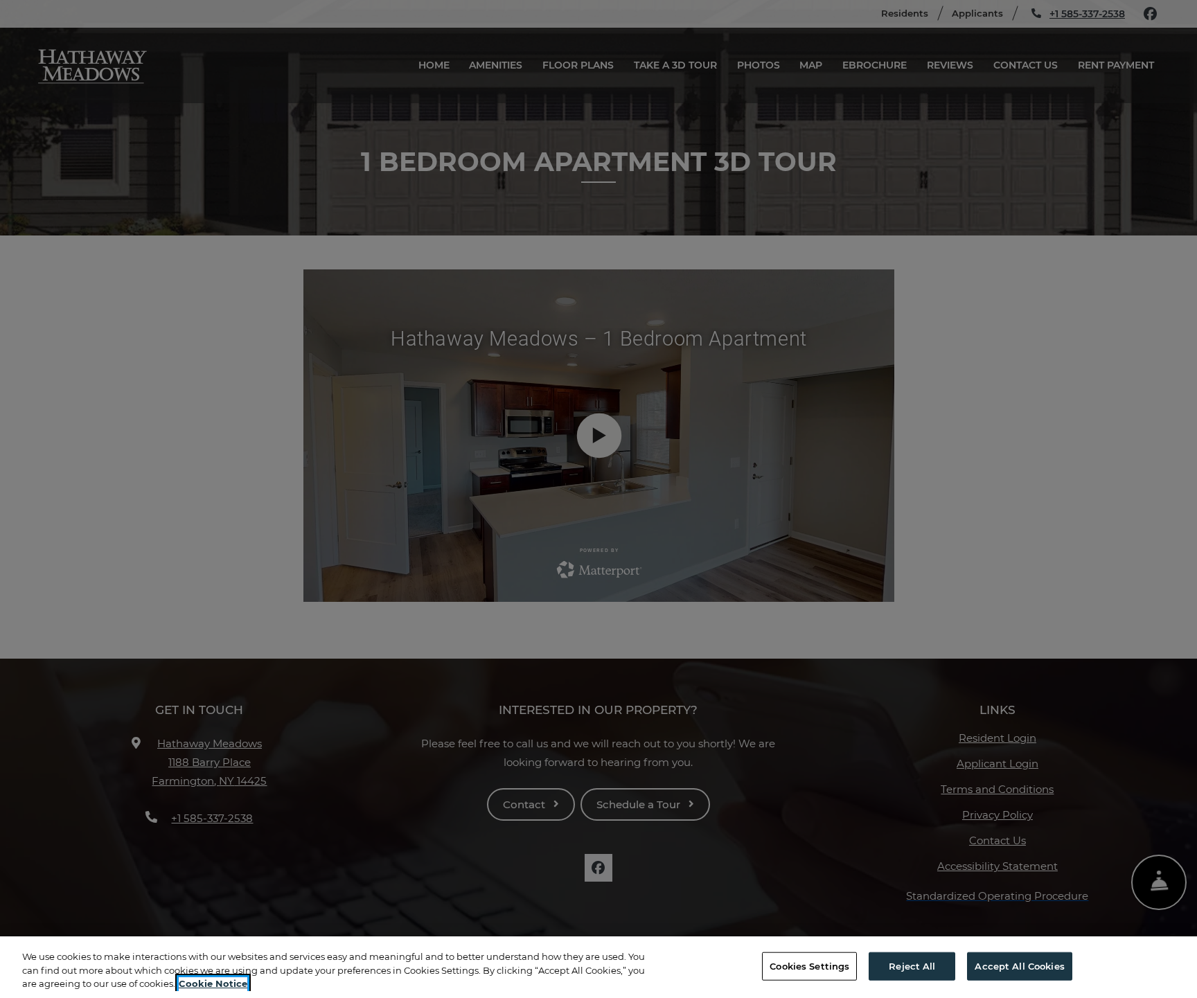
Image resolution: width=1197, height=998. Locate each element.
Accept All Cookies (1019, 965)
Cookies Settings (809, 965)
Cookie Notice (213, 983)
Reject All (912, 965)
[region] (598, 967)
